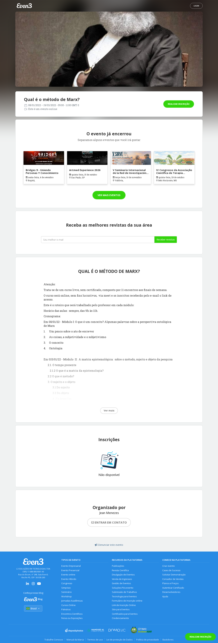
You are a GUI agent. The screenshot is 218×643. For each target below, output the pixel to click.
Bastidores (168, 639)
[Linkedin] (27, 584)
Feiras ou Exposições (71, 618)
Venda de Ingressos (122, 579)
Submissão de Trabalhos (124, 592)
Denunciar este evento (110, 544)
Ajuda (165, 596)
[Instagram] (33, 584)
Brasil (33, 608)
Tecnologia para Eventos (124, 596)
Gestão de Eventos (121, 583)
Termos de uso (95, 639)
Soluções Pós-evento (122, 587)
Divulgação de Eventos (123, 574)
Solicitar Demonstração (174, 574)
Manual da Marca (75, 639)
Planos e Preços (170, 583)
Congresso (66, 583)
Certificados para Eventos (124, 613)
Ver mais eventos (109, 195)
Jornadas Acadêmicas (72, 600)
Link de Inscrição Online (124, 605)
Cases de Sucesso (171, 570)
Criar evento (168, 566)
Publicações (118, 566)
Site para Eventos (120, 609)
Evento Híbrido (68, 579)
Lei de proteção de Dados (119, 639)
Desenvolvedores (171, 592)
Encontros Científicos (71, 613)
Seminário (66, 592)
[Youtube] (39, 584)
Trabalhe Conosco (53, 639)
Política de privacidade (147, 639)
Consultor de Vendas (172, 579)
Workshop (66, 596)
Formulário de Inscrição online (127, 600)
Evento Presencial (70, 570)
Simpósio (66, 587)
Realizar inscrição (179, 104)
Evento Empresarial (71, 566)
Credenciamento (120, 618)
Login (196, 6)
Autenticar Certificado (173, 587)
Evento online (68, 574)
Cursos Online (68, 605)
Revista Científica (120, 570)
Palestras (66, 609)
